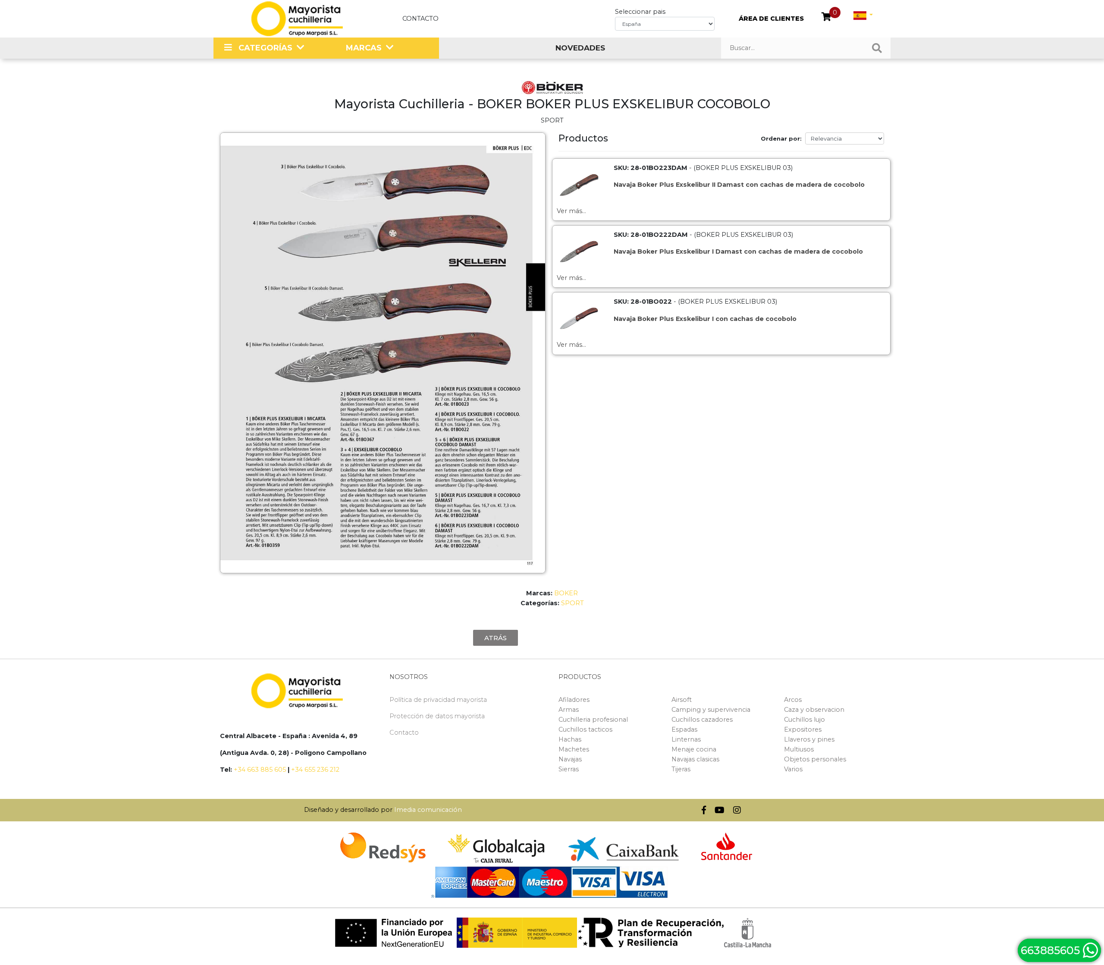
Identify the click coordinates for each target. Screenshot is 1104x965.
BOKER (566, 593)
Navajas (570, 759)
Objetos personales (815, 759)
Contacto (420, 18)
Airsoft (681, 700)
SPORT (572, 603)
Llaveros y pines (809, 739)
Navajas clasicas (695, 759)
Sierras (568, 769)
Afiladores (574, 700)
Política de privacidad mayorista (438, 700)
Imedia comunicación (428, 810)
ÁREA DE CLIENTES (771, 18)
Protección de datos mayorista (437, 716)
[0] (826, 18)
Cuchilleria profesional (593, 719)
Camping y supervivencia (710, 710)
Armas (568, 710)
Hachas (569, 739)
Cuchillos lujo (804, 719)
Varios (793, 769)
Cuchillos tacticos (585, 729)
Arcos (793, 700)
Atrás (495, 638)
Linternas (686, 739)
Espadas (684, 729)
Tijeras (680, 769)
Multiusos (799, 749)
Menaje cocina (693, 749)
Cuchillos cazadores (702, 719)
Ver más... (571, 211)
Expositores (803, 729)
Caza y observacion (814, 710)
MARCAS (364, 48)
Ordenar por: (781, 138)
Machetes (573, 749)
